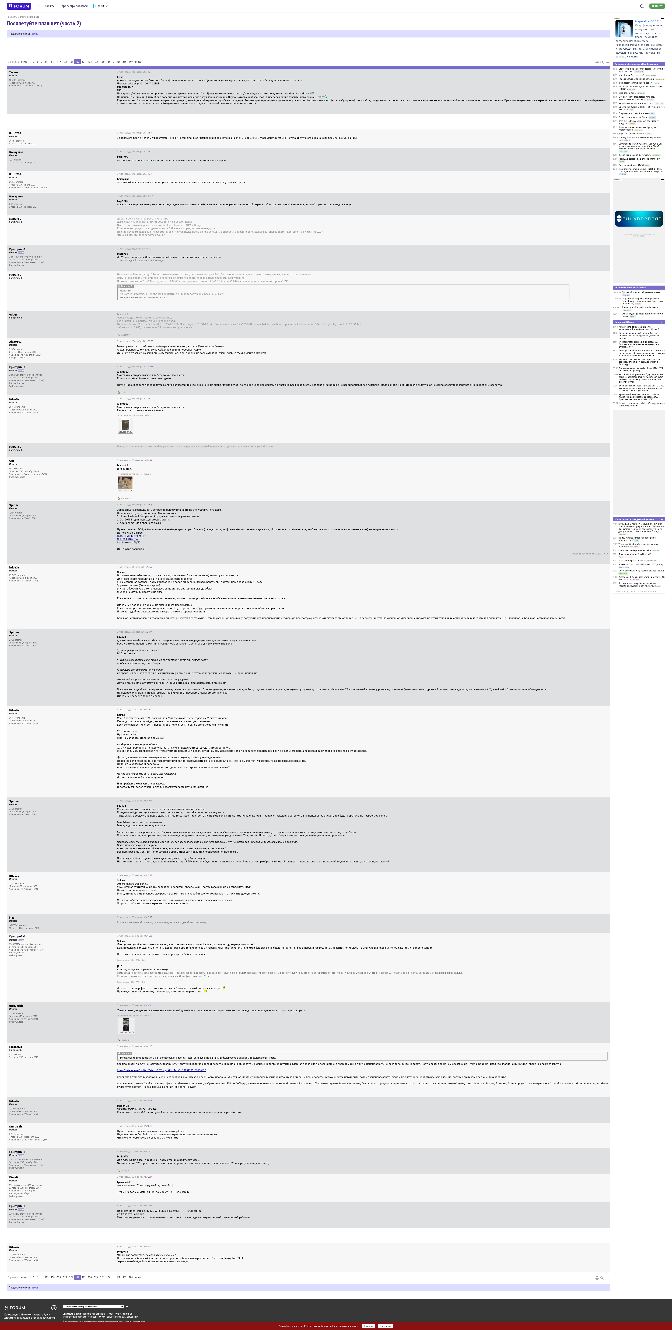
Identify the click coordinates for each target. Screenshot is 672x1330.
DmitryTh (125, 1170)
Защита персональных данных (122, 1316)
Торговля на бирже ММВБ (631, 165)
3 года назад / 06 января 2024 (134, 1126)
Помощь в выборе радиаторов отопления (639, 159)
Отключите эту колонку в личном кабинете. (636, 591)
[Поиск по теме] (602, 62)
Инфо (605, 72)
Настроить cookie (96, 1316)
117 (46, 61)
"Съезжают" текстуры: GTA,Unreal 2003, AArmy (640, 564)
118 (53, 61)
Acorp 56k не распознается (631, 560)
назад (24, 61)
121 (71, 61)
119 (59, 61)
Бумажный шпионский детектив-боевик (642, 292)
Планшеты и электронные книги (23, 16)
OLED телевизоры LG (629, 93)
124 (90, 61)
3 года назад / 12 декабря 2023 (135, 72)
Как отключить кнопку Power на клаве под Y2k (641, 571)
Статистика (126, 1313)
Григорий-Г (126, 1040)
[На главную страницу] (19, 6)
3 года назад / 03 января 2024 (134, 801)
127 (108, 61)
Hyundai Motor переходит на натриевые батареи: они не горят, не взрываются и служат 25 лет (639, 344)
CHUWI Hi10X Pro (127, 539)
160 (131, 61)
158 (118, 61)
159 (125, 61)
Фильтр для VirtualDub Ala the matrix (640, 307)
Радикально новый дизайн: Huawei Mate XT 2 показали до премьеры (641, 369)
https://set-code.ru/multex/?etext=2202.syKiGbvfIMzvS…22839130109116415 (161, 1070)
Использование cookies (74, 1316)
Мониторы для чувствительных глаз (636, 103)
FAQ (117, 1313)
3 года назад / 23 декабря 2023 (588, 219)
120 (65, 61)
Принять (368, 1326)
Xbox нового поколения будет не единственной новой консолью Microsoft (639, 328)
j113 (123, 392)
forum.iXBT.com (129, 1321)
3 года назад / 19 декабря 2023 (134, 133)
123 (84, 61)
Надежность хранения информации (636, 79)
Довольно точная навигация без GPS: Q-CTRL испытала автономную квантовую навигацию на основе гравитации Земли (641, 388)
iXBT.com (68, 1321)
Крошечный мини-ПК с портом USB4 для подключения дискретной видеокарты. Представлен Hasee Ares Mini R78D (639, 397)
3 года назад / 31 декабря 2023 (134, 504)
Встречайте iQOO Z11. (648, 21)
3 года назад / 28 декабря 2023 (588, 447)
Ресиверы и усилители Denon (633, 117)
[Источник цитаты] (161, 83)
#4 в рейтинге (36, 257)
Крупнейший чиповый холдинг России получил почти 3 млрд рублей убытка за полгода (639, 335)
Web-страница (16, 386)
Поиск (110, 1313)
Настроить (385, 1326)
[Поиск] (642, 6)
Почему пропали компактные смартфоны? (640, 137)
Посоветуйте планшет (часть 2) (44, 23)
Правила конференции (93, 1313)
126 (102, 61)
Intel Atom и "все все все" (631, 75)
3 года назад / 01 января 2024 (134, 567)
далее (138, 61)
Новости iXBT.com (624, 322)
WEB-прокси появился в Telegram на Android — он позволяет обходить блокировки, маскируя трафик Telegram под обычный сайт (642, 353)
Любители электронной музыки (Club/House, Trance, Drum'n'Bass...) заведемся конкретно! (641, 170)
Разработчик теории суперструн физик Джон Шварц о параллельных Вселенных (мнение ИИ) (642, 301)
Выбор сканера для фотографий (635, 155)
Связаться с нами (72, 1313)
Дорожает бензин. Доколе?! (632, 133)
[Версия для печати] (597, 62)
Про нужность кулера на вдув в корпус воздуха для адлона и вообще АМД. (637, 584)
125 (96, 61)
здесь (35, 33)
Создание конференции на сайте (635, 550)
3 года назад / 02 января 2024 (134, 709)
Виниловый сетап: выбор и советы (636, 83)
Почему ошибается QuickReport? (634, 554)
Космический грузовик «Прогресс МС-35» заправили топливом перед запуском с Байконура (639, 362)
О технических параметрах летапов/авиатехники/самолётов (637, 98)
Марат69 (125, 335)
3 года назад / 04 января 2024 (134, 1046)
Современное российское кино (634, 113)
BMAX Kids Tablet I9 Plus (131, 536)
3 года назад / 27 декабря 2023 (135, 341)
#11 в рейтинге (35, 1185)
